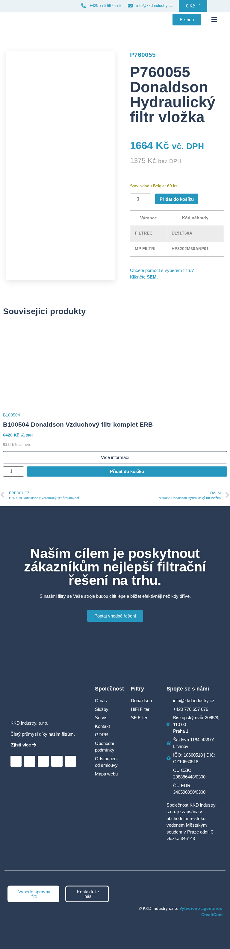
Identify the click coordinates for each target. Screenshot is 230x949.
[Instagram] (43, 761)
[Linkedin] (16, 761)
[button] (214, 20)
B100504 (11, 415)
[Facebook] (56, 761)
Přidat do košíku (177, 199)
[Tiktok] (70, 761)
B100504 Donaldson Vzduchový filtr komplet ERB (78, 424)
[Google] (29, 761)
